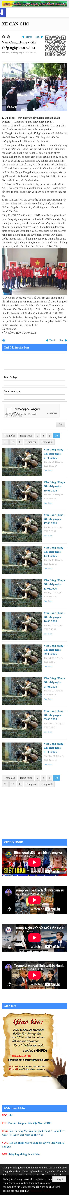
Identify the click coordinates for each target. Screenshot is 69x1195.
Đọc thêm (48, 470)
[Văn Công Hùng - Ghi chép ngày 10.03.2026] (22, 626)
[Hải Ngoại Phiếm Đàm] (34, 4)
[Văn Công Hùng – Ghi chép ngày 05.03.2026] (22, 724)
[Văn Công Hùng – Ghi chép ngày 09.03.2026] (22, 658)
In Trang (4, 340)
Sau (38, 36)
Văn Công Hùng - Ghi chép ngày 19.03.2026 (54, 486)
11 (5, 442)
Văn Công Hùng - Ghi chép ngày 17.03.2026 (54, 519)
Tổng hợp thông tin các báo (24, 1154)
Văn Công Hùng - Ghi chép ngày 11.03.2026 (54, 584)
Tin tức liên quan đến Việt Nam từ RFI (30, 1123)
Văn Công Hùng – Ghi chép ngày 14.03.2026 (55, 551)
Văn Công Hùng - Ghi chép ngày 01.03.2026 (54, 747)
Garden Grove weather (34, 837)
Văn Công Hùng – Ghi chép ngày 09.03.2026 (55, 649)
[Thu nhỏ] (4, 37)
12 (12, 442)
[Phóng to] (8, 37)
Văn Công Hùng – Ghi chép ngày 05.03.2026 (55, 715)
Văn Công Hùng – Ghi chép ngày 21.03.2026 (55, 453)
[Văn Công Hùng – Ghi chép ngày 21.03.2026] (22, 462)
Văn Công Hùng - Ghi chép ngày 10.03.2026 (54, 617)
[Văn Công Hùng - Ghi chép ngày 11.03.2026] (22, 593)
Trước (29, 36)
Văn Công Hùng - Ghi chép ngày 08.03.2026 (54, 682)
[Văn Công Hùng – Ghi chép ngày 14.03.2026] (22, 560)
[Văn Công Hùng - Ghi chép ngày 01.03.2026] (22, 756)
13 (20, 442)
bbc (11, 1115)
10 (56, 435)
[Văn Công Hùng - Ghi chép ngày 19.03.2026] (22, 495)
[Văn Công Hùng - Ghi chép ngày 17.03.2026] (22, 528)
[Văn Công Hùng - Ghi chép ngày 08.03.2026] (22, 691)
